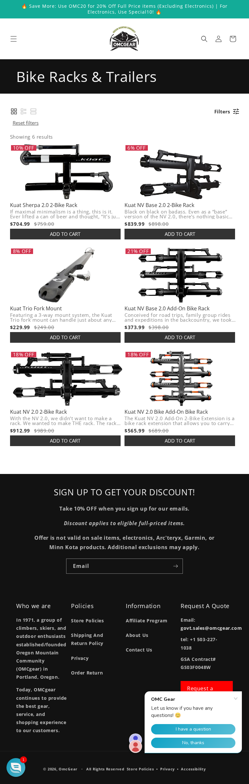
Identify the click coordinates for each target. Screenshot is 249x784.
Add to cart (65, 234)
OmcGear (68, 769)
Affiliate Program (146, 620)
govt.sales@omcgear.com (211, 628)
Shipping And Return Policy (87, 639)
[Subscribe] (175, 566)
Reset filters (26, 123)
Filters (222, 111)
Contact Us (139, 650)
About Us (137, 635)
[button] (13, 39)
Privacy (80, 658)
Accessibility (193, 769)
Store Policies (87, 620)
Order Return (87, 673)
